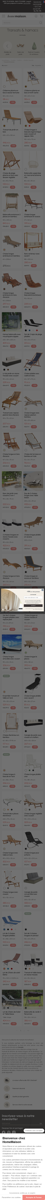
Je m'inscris (33, 605)
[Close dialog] (42, 590)
